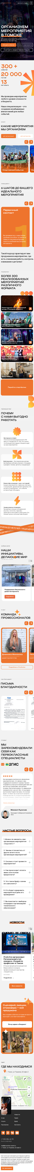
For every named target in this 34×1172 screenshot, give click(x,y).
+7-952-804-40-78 (7, 1139)
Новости (17, 1114)
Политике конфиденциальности (9, 1164)
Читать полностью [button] (9, 803)
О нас (3, 1118)
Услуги (3, 1121)
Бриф (16, 1121)
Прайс (16, 1118)
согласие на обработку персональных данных (17, 1161)
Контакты (17, 1125)
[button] (17, 50)
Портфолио (5, 1125)
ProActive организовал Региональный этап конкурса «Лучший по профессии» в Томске (14, 960)
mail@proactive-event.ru (8, 1145)
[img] (31, 3)
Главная (3, 1114)
